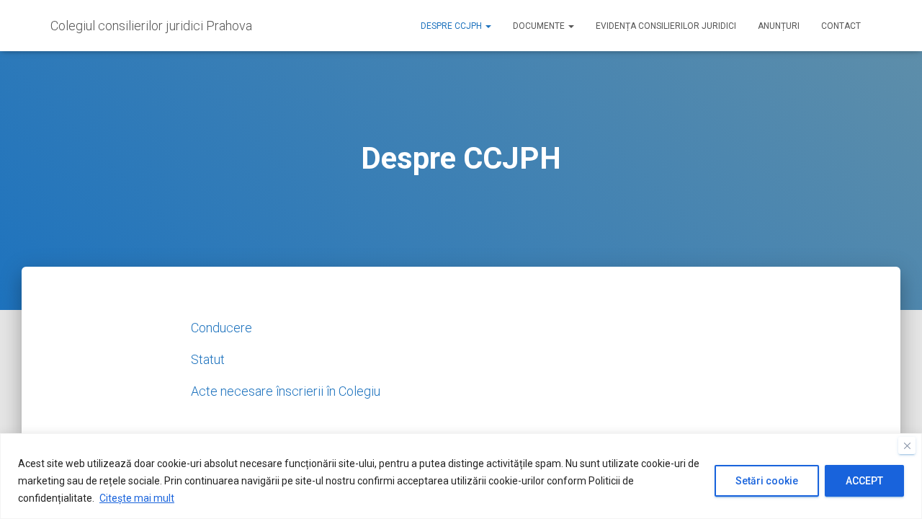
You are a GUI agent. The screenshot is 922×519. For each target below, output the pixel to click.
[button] (487, 26)
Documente (540, 26)
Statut (208, 359)
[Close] (907, 445)
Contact (841, 26)
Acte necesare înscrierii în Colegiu (285, 391)
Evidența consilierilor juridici (666, 26)
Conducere (221, 327)
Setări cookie (766, 481)
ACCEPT (864, 481)
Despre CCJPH (452, 26)
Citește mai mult (136, 498)
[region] (461, 476)
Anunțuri (779, 26)
